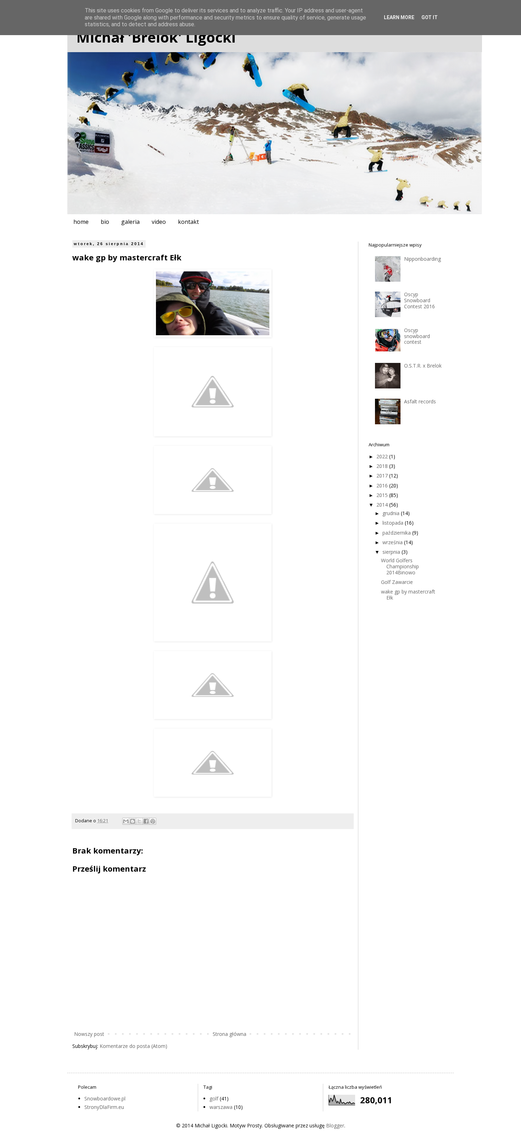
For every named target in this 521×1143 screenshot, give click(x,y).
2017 (382, 475)
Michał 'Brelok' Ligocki (156, 37)
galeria (130, 222)
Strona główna (229, 1034)
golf (213, 1098)
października (397, 532)
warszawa (221, 1107)
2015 (382, 495)
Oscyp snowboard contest (417, 336)
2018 (382, 466)
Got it (429, 17)
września (393, 542)
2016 (382, 485)
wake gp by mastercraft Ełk (408, 594)
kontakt (188, 222)
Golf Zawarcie (397, 582)
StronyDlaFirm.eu (104, 1107)
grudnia (391, 513)
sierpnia (392, 551)
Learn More (399, 17)
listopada (393, 522)
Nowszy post (89, 1034)
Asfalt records (420, 401)
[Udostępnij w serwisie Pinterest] (152, 821)
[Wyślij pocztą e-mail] (125, 821)
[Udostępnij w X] (139, 821)
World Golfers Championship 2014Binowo (400, 566)
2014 (382, 504)
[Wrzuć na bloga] (132, 821)
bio (105, 222)
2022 (382, 456)
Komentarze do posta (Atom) (133, 1046)
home (81, 222)
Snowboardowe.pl (104, 1098)
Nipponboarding (422, 258)
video (159, 222)
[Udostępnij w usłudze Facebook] (146, 821)
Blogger (335, 1125)
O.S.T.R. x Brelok (423, 365)
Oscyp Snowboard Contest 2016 (419, 300)
